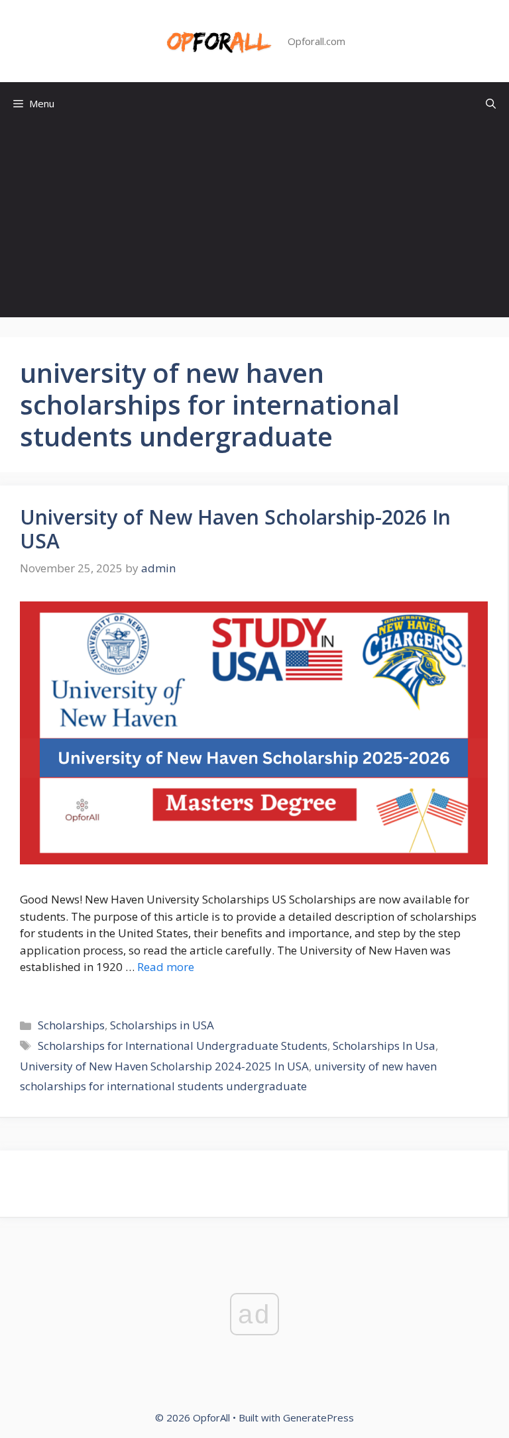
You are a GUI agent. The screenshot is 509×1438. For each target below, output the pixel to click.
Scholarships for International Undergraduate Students (182, 1045)
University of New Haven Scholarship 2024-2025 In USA (164, 1066)
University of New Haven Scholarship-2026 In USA (235, 528)
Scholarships (71, 1025)
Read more (165, 966)
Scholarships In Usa (384, 1045)
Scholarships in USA (162, 1025)
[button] (491, 103)
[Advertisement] (254, 224)
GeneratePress (318, 1417)
